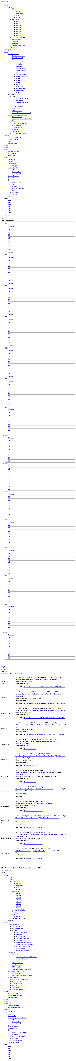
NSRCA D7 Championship (23, 851)
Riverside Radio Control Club (44, 789)
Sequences (11, 94)
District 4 (18, 27)
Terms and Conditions (18, 45)
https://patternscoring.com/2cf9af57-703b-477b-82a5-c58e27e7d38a (44, 718)
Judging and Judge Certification (17, 115)
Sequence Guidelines (22, 102)
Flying (6, 52)
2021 (9, 210)
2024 (9, 204)
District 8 (18, 35)
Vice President (20, 13)
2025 (9, 202)
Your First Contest (21, 68)
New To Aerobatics (13, 54)
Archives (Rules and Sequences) (21, 113)
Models (6, 135)
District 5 (18, 29)
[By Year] (4, 667)
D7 (9, 246)
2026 (9, 200)
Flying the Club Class (21, 74)
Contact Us (15, 41)
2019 (9, 212)
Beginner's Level (16, 125)
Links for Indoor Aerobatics (20, 133)
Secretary (18, 15)
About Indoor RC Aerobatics (20, 123)
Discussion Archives (17, 174)
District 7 (18, 33)
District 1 (18, 21)
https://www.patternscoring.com (33, 811)
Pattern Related (12, 178)
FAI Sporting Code (17, 111)
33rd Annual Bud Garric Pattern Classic (27, 834)
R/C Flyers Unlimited (39, 851)
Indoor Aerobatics (13, 121)
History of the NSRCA (18, 39)
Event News (15, 131)
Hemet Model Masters (48, 710)
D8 (9, 249)
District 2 (18, 23)
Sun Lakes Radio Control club (48, 694)
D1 (9, 229)
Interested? (19, 66)
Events (6, 145)
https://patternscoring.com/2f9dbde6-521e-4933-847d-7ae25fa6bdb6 (44, 703)
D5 (9, 241)
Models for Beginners (14, 137)
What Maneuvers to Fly (18, 56)
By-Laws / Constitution (18, 37)
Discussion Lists (16, 172)
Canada (10, 162)
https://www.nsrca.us (30, 749)
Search (3, 216)
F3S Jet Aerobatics (17, 106)
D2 (9, 232)
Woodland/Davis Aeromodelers (50, 818)
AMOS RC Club (40, 741)
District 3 (18, 25)
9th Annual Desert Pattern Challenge (26, 694)
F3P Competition (17, 127)
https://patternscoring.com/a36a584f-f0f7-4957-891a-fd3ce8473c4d (44, 734)
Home (6, 5)
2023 (9, 206)
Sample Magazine (13, 151)
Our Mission (11, 47)
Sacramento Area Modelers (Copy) (45, 772)
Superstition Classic (41, 679)
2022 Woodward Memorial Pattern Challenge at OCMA (32, 725)
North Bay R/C (38, 803)
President (18, 11)
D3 (9, 235)
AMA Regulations (17, 109)
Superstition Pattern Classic (24, 679)
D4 (9, 238)
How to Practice (20, 88)
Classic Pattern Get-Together (24, 789)
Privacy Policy (16, 43)
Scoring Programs (17, 117)
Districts (6, 147)
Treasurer (18, 17)
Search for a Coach (17, 58)
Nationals (11, 226)
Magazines (7, 149)
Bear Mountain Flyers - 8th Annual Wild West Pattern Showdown (34, 756)
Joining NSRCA (8, 50)
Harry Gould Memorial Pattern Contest (27, 710)
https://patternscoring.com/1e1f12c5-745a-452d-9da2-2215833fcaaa (44, 687)
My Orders (15, 186)
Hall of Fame (11, 159)
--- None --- (27, 796)
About (10, 7)
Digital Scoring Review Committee (22, 119)
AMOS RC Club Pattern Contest (24, 741)
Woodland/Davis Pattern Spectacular (26, 818)
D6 (9, 243)
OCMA (52, 725)
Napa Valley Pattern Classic (23, 803)
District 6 (18, 31)
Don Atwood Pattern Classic (24, 772)
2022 (9, 208)
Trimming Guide (12, 143)
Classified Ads (12, 163)
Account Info (15, 192)
